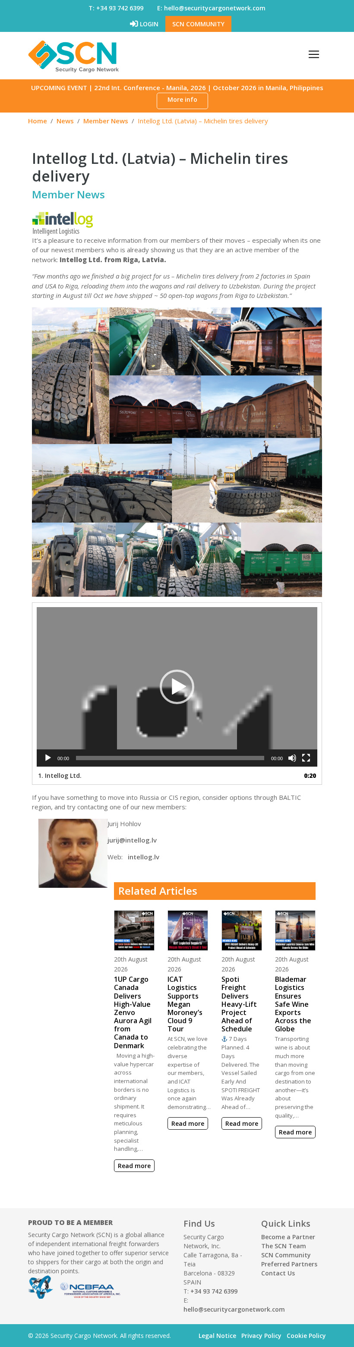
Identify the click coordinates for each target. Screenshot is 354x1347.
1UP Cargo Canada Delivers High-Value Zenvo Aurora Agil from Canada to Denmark (133, 1012)
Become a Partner (288, 1237)
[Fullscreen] (306, 758)
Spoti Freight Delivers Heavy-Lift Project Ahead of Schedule (239, 1004)
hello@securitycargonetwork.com (234, 1309)
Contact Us (278, 1273)
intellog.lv (142, 856)
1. (60, 775)
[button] (177, 687)
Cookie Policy (306, 1335)
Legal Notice (217, 1335)
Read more (134, 1166)
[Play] (48, 758)
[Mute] (292, 758)
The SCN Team (283, 1246)
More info (182, 99)
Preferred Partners (289, 1264)
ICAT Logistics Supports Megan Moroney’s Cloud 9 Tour (185, 1004)
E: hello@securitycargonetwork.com (211, 8)
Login (148, 24)
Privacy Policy (261, 1335)
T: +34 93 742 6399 (115, 8)
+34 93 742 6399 (213, 1291)
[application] (177, 686)
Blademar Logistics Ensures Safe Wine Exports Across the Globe (293, 1004)
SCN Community (198, 24)
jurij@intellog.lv (132, 840)
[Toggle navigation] (314, 54)
